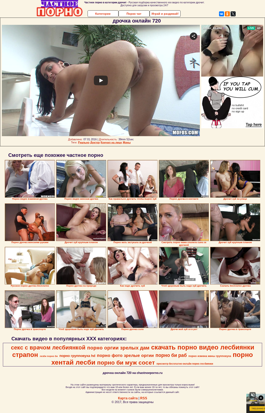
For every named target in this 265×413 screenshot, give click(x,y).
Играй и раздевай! (165, 13)
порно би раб (171, 355)
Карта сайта (128, 398)
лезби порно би (49, 356)
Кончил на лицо (111, 142)
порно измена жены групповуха (209, 356)
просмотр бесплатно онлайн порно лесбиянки (185, 363)
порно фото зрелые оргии (125, 355)
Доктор (95, 142)
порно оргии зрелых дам (118, 348)
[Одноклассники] (227, 13)
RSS (143, 398)
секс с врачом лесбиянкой (48, 348)
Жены (127, 142)
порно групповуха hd (77, 356)
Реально (83, 142)
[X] (233, 13)
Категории (103, 13)
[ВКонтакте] (221, 13)
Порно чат (133, 13)
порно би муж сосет (126, 362)
